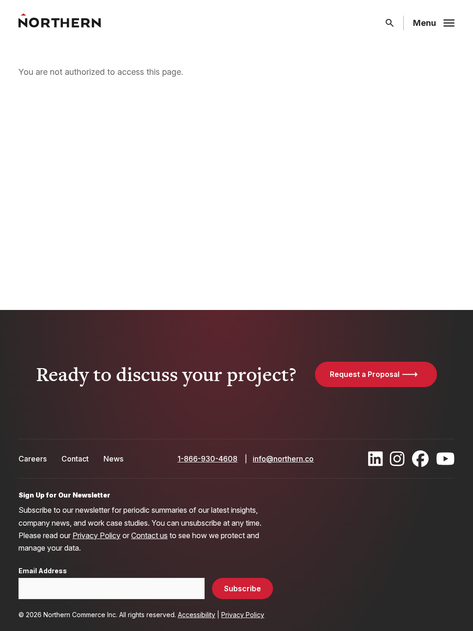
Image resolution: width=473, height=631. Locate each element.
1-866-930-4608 (207, 458)
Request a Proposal (365, 374)
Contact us (149, 535)
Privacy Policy (97, 535)
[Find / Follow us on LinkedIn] (375, 458)
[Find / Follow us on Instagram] (397, 458)
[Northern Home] (59, 23)
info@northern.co (283, 458)
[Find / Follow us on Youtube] (445, 458)
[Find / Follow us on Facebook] (420, 458)
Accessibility (196, 615)
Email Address (42, 571)
